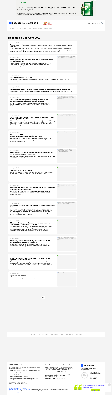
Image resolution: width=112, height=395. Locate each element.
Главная (12, 28)
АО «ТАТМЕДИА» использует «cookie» (19, 389)
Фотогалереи (22, 28)
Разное (78, 334)
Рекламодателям (35, 28)
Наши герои (48, 28)
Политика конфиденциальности (18, 392)
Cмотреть (95, 390)
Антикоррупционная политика (17, 388)
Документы (70, 334)
